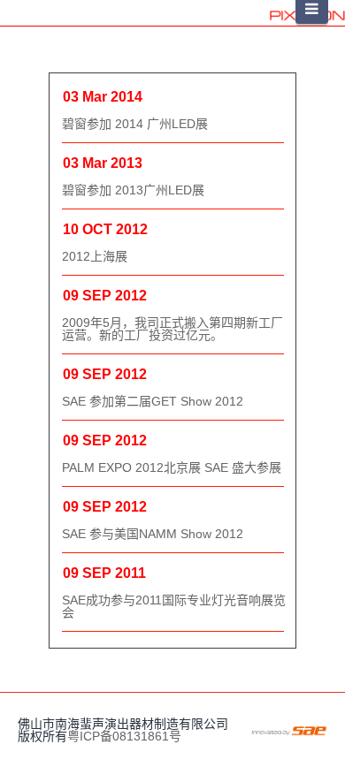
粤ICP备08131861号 (124, 736)
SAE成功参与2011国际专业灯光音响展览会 (174, 606)
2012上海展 (94, 256)
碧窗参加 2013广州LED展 (133, 190)
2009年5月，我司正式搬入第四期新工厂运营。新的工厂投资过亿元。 (172, 328)
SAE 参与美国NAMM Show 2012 (152, 534)
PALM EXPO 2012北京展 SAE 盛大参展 (171, 467)
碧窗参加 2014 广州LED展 (135, 124)
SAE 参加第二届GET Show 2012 (152, 401)
